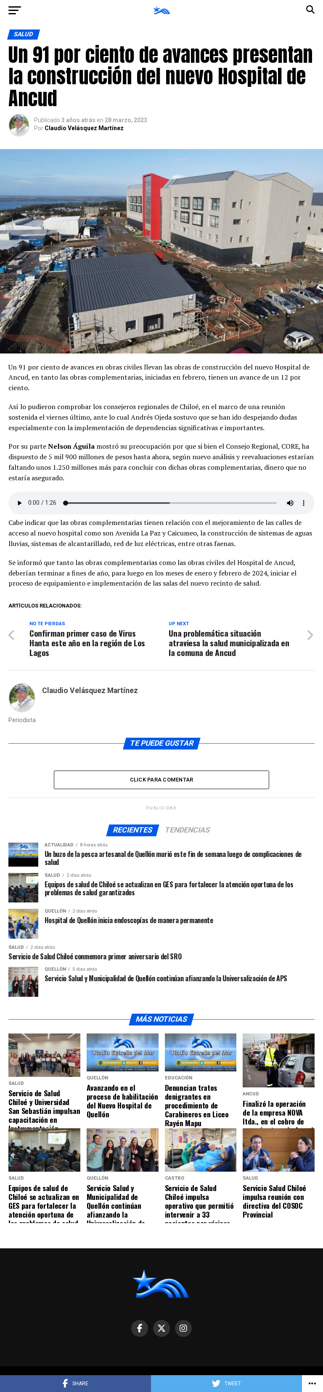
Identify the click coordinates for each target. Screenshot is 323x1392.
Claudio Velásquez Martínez (84, 128)
